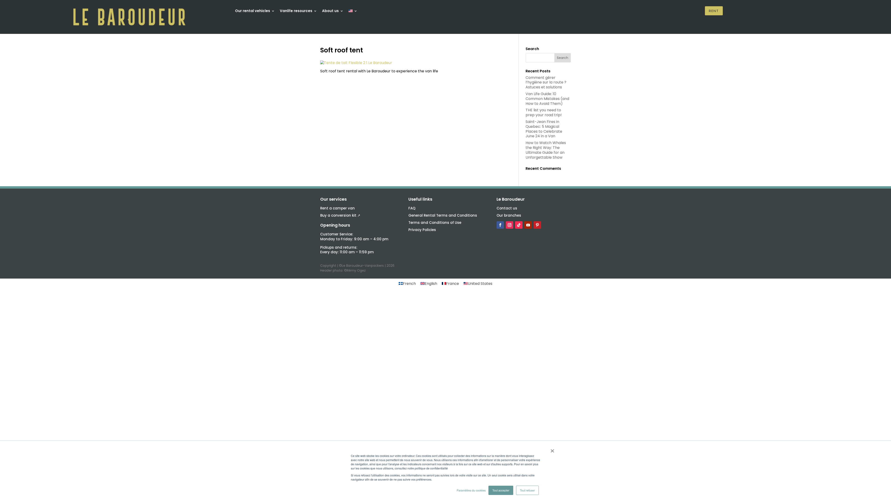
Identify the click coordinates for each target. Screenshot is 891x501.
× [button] (552, 449)
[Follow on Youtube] (528, 225)
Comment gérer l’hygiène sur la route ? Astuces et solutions (546, 82)
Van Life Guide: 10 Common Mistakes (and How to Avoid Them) (547, 98)
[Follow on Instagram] (509, 225)
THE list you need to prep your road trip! (544, 112)
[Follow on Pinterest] (537, 225)
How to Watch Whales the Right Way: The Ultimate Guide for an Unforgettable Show (546, 150)
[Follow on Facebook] (500, 225)
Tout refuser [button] (527, 490)
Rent (714, 10)
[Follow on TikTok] (519, 225)
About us (330, 11)
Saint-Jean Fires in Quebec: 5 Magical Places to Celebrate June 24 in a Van (544, 129)
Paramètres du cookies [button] (471, 490)
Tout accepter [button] (500, 490)
